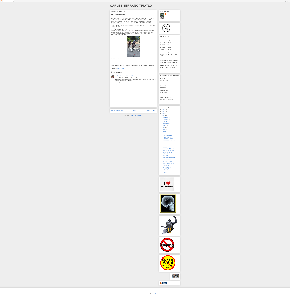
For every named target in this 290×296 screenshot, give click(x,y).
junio (164, 129)
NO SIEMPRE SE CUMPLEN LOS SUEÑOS (167, 168)
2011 (163, 113)
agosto (165, 125)
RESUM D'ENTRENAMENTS (168, 147)
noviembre (166, 119)
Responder (117, 84)
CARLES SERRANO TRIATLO (131, 5)
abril (164, 133)
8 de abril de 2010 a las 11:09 (126, 75)
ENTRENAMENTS (167, 161)
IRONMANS (166, 165)
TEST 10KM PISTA (167, 135)
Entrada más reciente (117, 110)
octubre (165, 121)
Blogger (154, 293)
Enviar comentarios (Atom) (136, 115)
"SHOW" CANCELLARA (168, 163)
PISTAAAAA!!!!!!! (167, 143)
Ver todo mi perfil (169, 16)
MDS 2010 (165, 155)
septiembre (166, 123)
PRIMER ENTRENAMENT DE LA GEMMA (169, 158)
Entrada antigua (151, 110)
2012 (163, 111)
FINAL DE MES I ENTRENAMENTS (168, 138)
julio (164, 127)
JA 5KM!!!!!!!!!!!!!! (167, 145)
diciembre (165, 117)
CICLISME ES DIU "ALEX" (169, 141)
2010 (163, 115)
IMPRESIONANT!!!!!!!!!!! (168, 150)
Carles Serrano (170, 14)
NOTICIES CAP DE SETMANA (167, 153)
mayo (164, 131)
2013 (163, 109)
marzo (165, 172)
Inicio (134, 110)
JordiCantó (117, 75)
